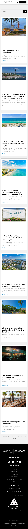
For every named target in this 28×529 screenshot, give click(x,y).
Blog (14, 482)
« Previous (4, 436)
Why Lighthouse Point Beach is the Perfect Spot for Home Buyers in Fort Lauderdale (13, 96)
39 (18, 436)
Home (15, 469)
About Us (15, 474)
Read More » (5, 60)
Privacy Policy (22, 523)
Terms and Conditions (9, 523)
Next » (14, 438)
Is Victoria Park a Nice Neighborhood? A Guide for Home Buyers (12, 238)
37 (14, 436)
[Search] (25, 11)
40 (21, 436)
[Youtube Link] (16, 461)
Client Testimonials (14, 476)
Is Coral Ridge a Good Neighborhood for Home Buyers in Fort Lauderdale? (12, 192)
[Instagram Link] (9, 461)
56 (25, 436)
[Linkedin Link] (20, 461)
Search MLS (14, 471)
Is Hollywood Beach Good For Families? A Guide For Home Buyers (13, 144)
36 (12, 436)
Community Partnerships (14, 479)
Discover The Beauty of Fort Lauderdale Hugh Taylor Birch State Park (13, 330)
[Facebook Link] (13, 461)
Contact (23, 2)
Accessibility (14, 526)
